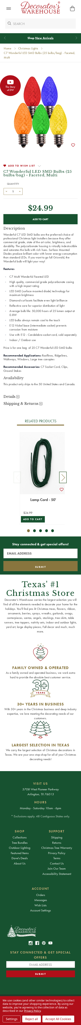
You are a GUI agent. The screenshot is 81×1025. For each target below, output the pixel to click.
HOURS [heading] (40, 802)
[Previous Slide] (5, 38)
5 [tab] (52, 530)
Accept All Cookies (58, 1019)
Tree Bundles (20, 843)
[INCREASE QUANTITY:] (19, 191)
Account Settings (40, 910)
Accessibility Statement (56, 874)
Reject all (31, 1019)
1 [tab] (28, 530)
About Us (19, 863)
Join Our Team (57, 868)
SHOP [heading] (19, 831)
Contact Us (57, 863)
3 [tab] (40, 530)
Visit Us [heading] (40, 783)
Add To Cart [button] (33, 519)
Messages (40, 900)
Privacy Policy (56, 853)
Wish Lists (40, 905)
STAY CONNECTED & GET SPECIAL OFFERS (40, 955)
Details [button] (9, 397)
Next (63, 477)
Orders (40, 895)
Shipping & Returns (21, 404)
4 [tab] (46, 530)
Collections (20, 837)
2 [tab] (34, 530)
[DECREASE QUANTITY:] (6, 191)
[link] (31, 943)
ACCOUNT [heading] (40, 889)
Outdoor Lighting (19, 848)
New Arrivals (44, 38)
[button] (8, 8)
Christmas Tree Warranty (56, 848)
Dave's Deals (19, 858)
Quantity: (13, 183)
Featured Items (20, 853)
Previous (17, 477)
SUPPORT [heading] (57, 831)
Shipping (56, 837)
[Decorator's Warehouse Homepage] (40, 931)
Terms (56, 858)
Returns (56, 843)
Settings (12, 1019)
